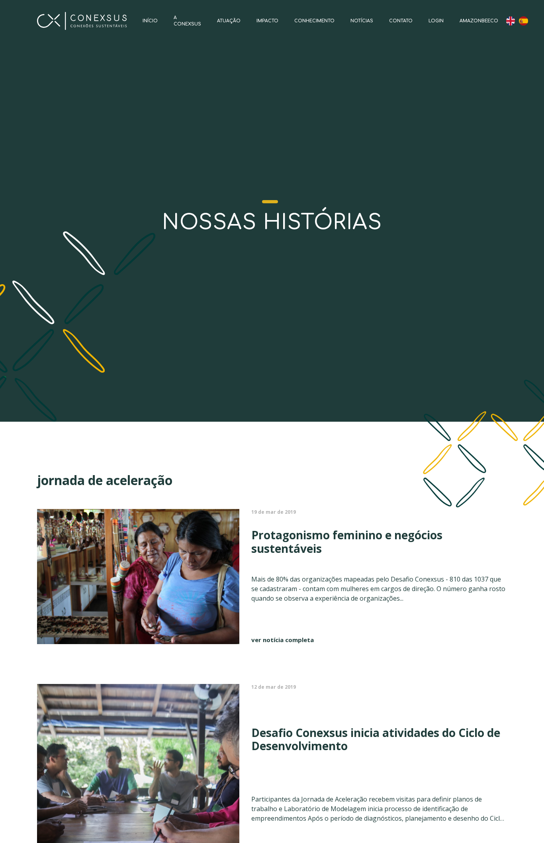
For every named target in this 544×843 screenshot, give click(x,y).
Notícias (361, 21)
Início (150, 21)
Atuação (229, 21)
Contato (401, 21)
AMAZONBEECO (479, 21)
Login (436, 21)
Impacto (267, 21)
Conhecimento (314, 21)
